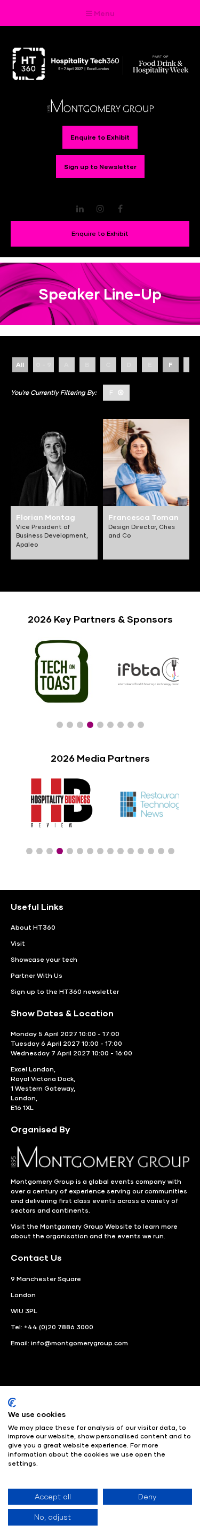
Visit (18, 943)
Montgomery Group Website (86, 1226)
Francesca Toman (143, 517)
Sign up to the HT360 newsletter (65, 991)
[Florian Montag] (54, 462)
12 (141, 851)
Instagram (100, 209)
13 (151, 851)
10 (120, 851)
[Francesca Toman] (146, 462)
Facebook (120, 209)
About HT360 (33, 927)
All (20, 365)
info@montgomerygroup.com (79, 1343)
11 (130, 851)
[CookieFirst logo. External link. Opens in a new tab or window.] (12, 1402)
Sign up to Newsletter (100, 167)
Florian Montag (45, 517)
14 (161, 851)
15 (171, 851)
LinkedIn (79, 209)
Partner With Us (36, 975)
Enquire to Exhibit (100, 137)
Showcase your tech (44, 959)
